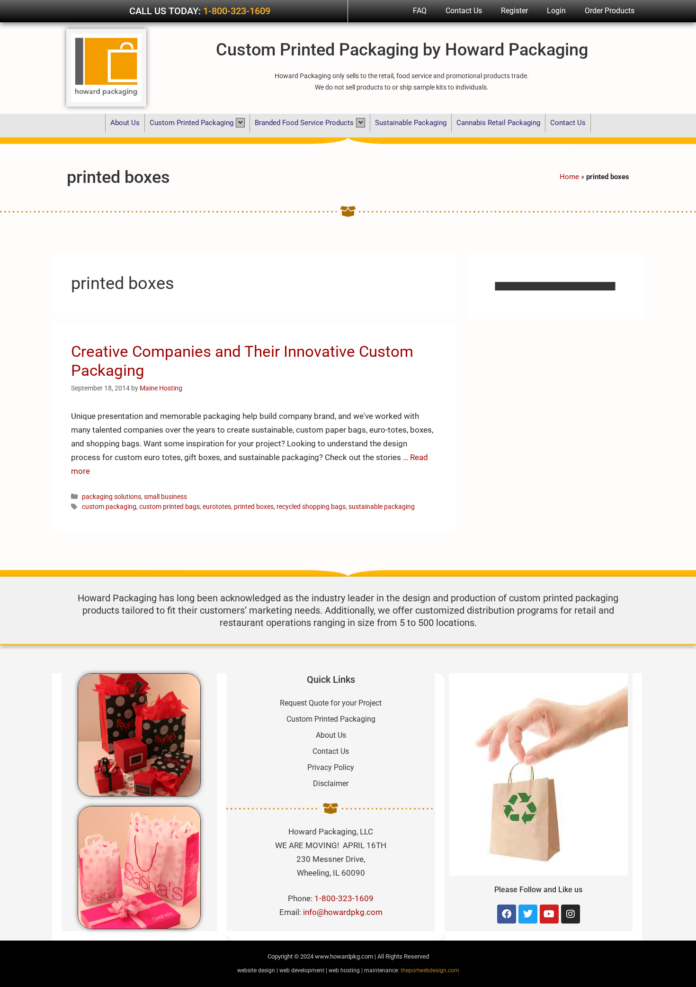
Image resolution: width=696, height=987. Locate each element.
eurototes (217, 507)
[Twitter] (527, 914)
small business (165, 497)
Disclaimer (330, 783)
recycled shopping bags (311, 507)
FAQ (420, 10)
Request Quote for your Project (331, 702)
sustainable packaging (381, 507)
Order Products (609, 10)
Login (556, 10)
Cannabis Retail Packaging (498, 122)
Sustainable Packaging (410, 122)
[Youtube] (549, 914)
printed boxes (254, 507)
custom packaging (109, 507)
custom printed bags (169, 507)
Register (514, 10)
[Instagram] (570, 914)
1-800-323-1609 (236, 11)
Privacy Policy (330, 767)
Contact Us (464, 10)
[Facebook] (506, 914)
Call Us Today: (166, 11)
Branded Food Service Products (304, 122)
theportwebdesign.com (430, 970)
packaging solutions (111, 497)
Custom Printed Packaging (191, 122)
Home (569, 176)
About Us (125, 122)
